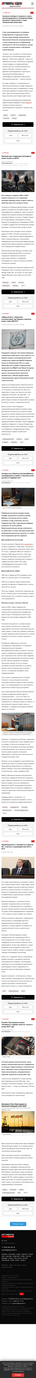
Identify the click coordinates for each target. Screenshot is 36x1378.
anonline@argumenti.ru (9, 1250)
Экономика (11, 1254)
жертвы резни (6, 810)
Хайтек (17, 1260)
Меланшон (6, 285)
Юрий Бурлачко (13, 991)
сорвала (5, 442)
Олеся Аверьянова (7, 163)
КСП (23, 991)
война (21, 1189)
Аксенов (6, 118)
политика (13, 1189)
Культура (28, 1256)
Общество (7, 12)
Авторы (24, 1265)
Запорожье (22, 115)
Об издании (5, 1265)
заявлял (28, 102)
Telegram (21, 26)
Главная (11, 1265)
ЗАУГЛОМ (21, 324)
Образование (5, 1260)
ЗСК (4, 991)
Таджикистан (14, 807)
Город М (10, 1258)
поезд (14, 118)
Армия (12, 1260)
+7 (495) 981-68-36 (8, 1247)
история (24, 807)
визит (26, 439)
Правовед (4, 1258)
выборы (15, 285)
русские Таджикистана (21, 810)
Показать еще (18, 1224)
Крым (5, 115)
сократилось (28, 544)
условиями (7, 1369)
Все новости (17, 1265)
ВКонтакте (25, 135)
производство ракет (8, 1192)
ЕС (19, 1192)
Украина (14, 442)
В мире (18, 1254)
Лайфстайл (16, 1256)
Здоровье (9, 1256)
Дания (4, 1189)
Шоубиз (30, 1254)
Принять (18, 1375)
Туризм (22, 1256)
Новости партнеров (7, 1267)
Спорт (3, 1256)
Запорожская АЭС (8, 439)
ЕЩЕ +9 (5, 813)
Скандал (22, 1260)
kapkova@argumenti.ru (19, 1303)
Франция (5, 282)
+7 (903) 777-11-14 (18, 1301)
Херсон (13, 115)
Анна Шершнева (6, 482)
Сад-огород (18, 1258)
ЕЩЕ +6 (26, 1192)
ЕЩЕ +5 (23, 285)
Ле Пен (20, 282)
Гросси (19, 439)
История (25, 1258)
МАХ (18, 141)
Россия (4, 807)
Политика (6, 152)
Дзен (11, 135)
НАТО (13, 282)
